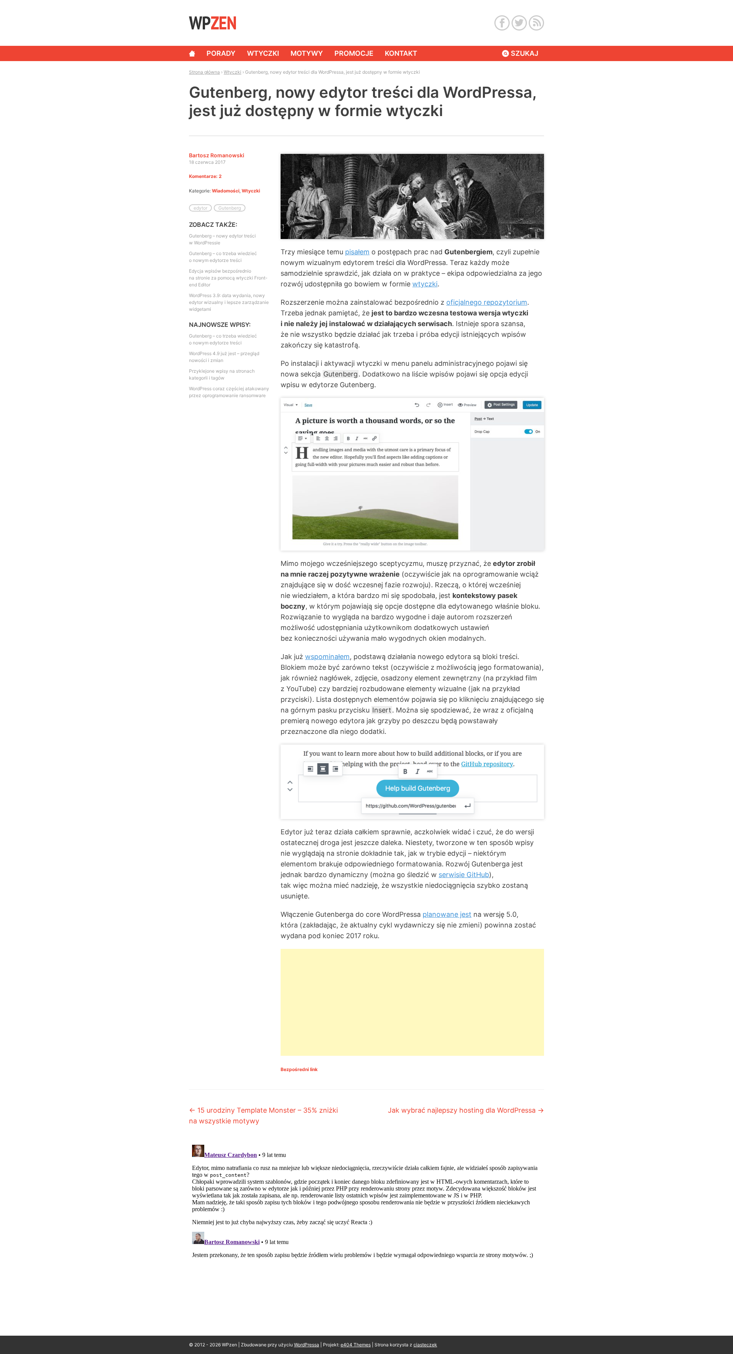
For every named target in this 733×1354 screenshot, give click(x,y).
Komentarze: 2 (205, 176)
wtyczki (425, 284)
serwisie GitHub (464, 875)
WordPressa (306, 1345)
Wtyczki (263, 53)
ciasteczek (425, 1345)
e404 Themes (356, 1345)
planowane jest (447, 914)
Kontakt (401, 53)
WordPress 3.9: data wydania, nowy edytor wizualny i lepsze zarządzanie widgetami (229, 302)
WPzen (212, 22)
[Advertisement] (412, 1002)
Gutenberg (229, 208)
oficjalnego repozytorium (486, 302)
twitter (519, 23)
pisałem (357, 252)
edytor (200, 208)
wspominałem (327, 657)
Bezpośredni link (299, 1069)
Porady (221, 53)
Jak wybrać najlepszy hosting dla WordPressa (466, 1110)
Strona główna (192, 53)
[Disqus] (366, 1237)
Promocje (353, 53)
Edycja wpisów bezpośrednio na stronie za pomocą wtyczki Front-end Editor (228, 278)
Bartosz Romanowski (216, 155)
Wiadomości (225, 191)
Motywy (307, 53)
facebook (502, 23)
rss (536, 23)
